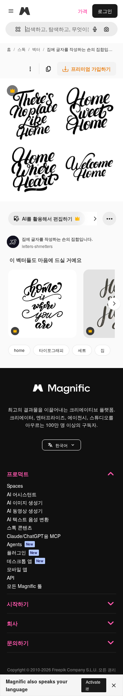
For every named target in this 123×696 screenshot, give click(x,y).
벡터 (36, 49)
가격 (82, 11)
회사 (12, 623)
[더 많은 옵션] (30, 69)
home (19, 350)
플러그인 (22, 552)
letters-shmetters (37, 246)
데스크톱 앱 (25, 560)
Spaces (15, 485)
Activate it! (93, 685)
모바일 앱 (17, 569)
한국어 (61, 445)
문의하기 (18, 643)
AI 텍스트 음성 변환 (28, 519)
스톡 (21, 49)
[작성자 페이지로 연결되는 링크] (13, 242)
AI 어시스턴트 (22, 494)
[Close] (113, 685)
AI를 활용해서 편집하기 (42, 220)
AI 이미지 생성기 (25, 502)
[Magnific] (61, 389)
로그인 (105, 11)
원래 (39, 91)
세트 (82, 350)
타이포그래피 (51, 350)
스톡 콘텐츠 (19, 527)
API (10, 577)
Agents (20, 544)
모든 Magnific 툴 (24, 585)
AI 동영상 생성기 (25, 510)
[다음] (95, 218)
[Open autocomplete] (15, 29)
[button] (61, 444)
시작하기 (18, 604)
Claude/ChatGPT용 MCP (33, 536)
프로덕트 (18, 474)
